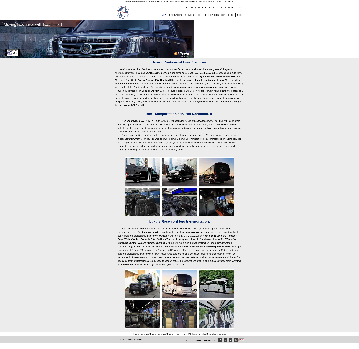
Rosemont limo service (141, 334)
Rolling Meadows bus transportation (214, 334)
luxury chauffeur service (180, 228)
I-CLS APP (222, 121)
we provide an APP (137, 121)
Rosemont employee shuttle (177, 334)
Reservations (175, 15)
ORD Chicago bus (194, 334)
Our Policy (120, 340)
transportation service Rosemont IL (166, 76)
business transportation (206, 73)
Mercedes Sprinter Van (127, 84)
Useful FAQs (130, 340)
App (164, 15)
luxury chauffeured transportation (182, 69)
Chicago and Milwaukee (153, 91)
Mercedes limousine (222, 139)
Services (190, 15)
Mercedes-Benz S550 (225, 76)
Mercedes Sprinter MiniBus (157, 84)
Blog (239, 15)
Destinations (212, 15)
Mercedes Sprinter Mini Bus (160, 243)
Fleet (200, 15)
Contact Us (227, 15)
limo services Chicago (158, 236)
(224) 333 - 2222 (204, 7)
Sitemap (140, 340)
